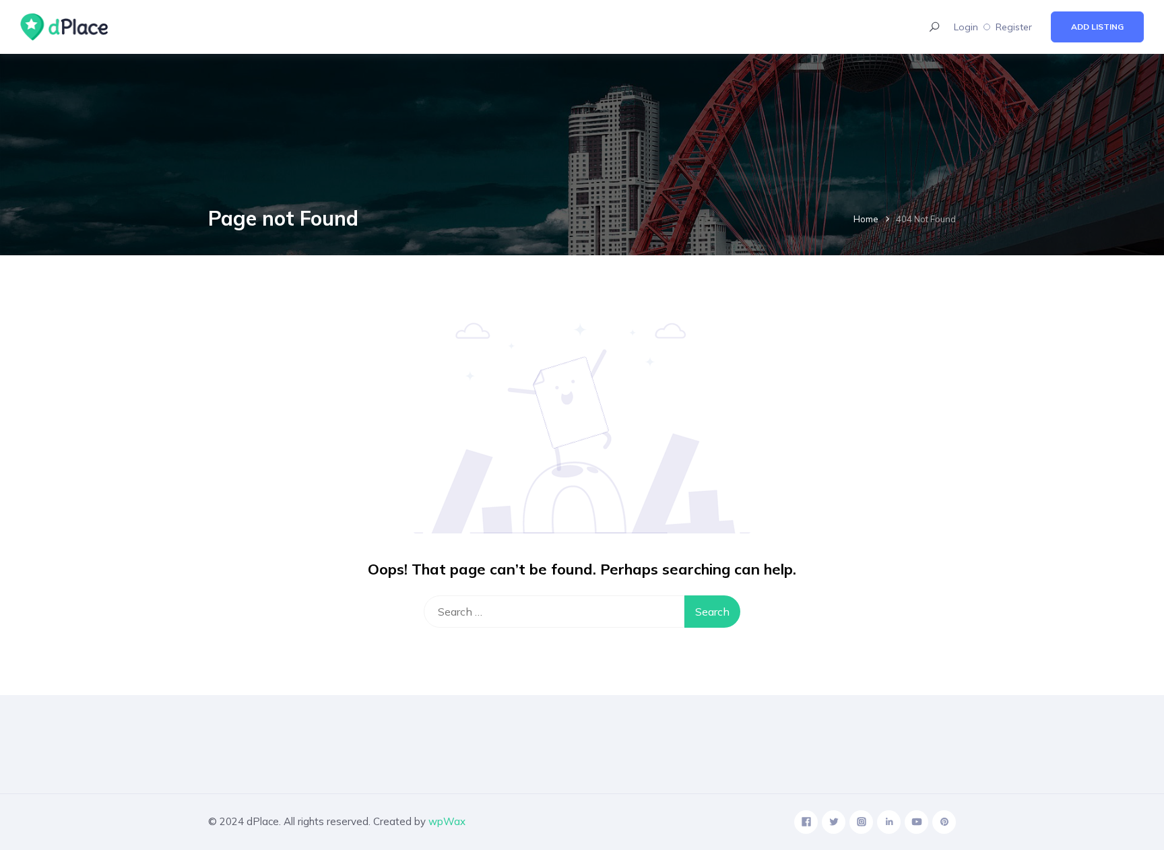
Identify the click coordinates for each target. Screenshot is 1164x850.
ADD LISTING (1097, 27)
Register (1014, 27)
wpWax (446, 821)
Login (966, 27)
